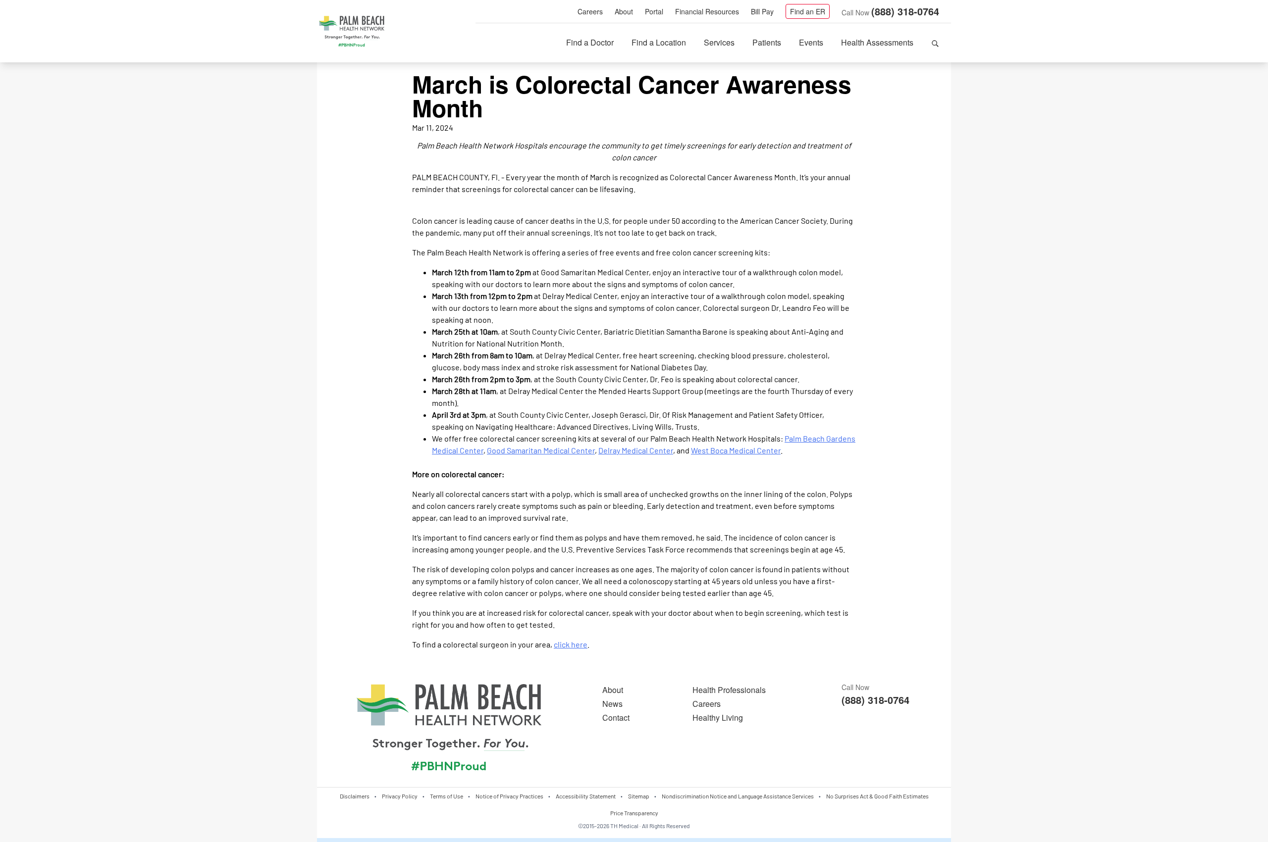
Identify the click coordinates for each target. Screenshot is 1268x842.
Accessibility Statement (586, 795)
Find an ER (807, 11)
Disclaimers (355, 795)
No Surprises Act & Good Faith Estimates (877, 795)
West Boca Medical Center (736, 450)
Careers (590, 11)
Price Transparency (634, 812)
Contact (616, 717)
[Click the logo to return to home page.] (351, 31)
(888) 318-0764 (905, 11)
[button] (935, 42)
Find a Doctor (590, 42)
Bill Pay (762, 11)
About (624, 11)
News (612, 703)
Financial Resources (707, 11)
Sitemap (638, 795)
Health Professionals (729, 689)
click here (570, 644)
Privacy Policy (400, 795)
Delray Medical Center (635, 450)
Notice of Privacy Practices (509, 795)
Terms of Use (446, 795)
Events (811, 42)
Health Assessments (877, 42)
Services (719, 42)
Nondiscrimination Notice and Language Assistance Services (738, 795)
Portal (654, 11)
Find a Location (659, 42)
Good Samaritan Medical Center (541, 450)
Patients (766, 42)
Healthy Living (717, 717)
